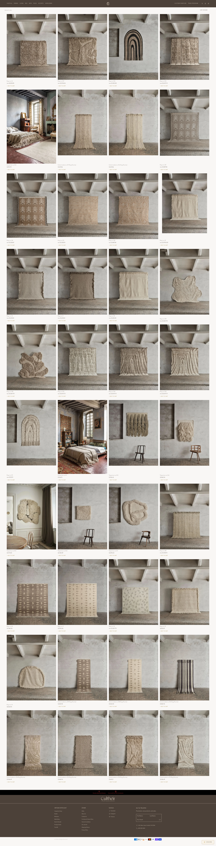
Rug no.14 (10, 704)
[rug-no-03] (184, 47)
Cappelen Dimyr (58, 811)
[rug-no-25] (184, 123)
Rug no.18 (10, 626)
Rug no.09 (163, 318)
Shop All (9, 3)
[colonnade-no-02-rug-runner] (133, 743)
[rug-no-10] (133, 282)
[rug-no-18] (31, 592)
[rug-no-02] (184, 357)
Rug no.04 (112, 391)
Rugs (35, 3)
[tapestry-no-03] (31, 516)
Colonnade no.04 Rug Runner (16, 777)
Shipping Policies (86, 827)
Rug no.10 (112, 316)
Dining (16, 3)
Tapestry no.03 (11, 550)
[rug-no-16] (133, 592)
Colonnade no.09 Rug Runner (67, 701)
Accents (41, 3)
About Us (84, 813)
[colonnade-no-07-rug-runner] (82, 122)
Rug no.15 (163, 626)
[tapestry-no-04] (184, 433)
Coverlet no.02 (11, 165)
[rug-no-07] (82, 47)
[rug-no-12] (31, 282)
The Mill (56, 827)
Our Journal (84, 824)
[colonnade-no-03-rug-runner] (82, 743)
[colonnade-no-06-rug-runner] (133, 122)
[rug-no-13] (31, 46)
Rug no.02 (163, 391)
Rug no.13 (10, 81)
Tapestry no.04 (164, 475)
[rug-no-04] (133, 357)
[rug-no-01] (31, 432)
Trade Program (193, 3)
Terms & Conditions (86, 821)
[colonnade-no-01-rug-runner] (184, 743)
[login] (205, 3)
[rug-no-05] (82, 357)
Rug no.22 (112, 240)
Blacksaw (56, 816)
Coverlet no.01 (62, 475)
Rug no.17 (61, 626)
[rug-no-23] (82, 205)
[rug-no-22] (133, 206)
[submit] (159, 820)
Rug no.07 (61, 81)
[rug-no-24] (31, 205)
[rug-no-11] (82, 282)
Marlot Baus (57, 819)
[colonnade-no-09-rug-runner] (82, 667)
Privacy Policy (85, 830)
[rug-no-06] (133, 47)
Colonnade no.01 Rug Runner (169, 777)
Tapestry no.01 (113, 550)
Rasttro (56, 813)
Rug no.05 (61, 391)
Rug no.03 (163, 81)
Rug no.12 (10, 316)
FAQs (83, 811)
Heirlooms (48, 3)
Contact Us (84, 816)
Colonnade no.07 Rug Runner (67, 165)
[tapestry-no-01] (133, 516)
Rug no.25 (163, 165)
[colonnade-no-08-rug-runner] (133, 667)
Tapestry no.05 (113, 475)
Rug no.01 (10, 475)
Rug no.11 (60, 316)
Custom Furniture (180, 3)
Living (22, 3)
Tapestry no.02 (62, 550)
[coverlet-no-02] (31, 127)
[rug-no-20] (184, 516)
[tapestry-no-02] (82, 516)
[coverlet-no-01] (82, 437)
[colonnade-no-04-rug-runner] (31, 743)
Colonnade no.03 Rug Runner (67, 777)
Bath (30, 3)
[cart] (208, 3)
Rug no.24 (10, 240)
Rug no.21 (163, 240)
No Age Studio (57, 824)
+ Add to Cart (11, 86)
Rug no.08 (10, 391)
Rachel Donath (57, 821)
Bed (26, 3)
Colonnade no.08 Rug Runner (118, 701)
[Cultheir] (108, 4)
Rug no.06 (112, 81)
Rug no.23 (61, 240)
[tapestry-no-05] (133, 433)
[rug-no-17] (82, 592)
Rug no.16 (112, 626)
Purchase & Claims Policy (87, 819)
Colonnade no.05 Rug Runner (169, 701)
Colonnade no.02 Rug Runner (118, 777)
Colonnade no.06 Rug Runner (118, 165)
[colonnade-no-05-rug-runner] (184, 667)
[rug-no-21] (184, 203)
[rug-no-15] (184, 592)
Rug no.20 (163, 550)
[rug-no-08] (31, 357)
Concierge (209, 842)
